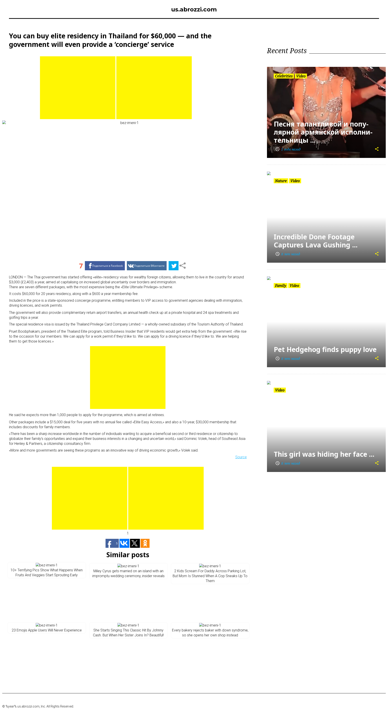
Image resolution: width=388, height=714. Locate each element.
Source (241, 457)
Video (301, 76)
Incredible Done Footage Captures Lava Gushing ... (315, 240)
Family (280, 285)
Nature (281, 180)
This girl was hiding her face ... (324, 454)
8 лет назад (287, 254)
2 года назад (287, 149)
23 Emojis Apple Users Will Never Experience (47, 630)
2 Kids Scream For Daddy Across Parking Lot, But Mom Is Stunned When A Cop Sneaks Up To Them (210, 576)
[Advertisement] (77, 87)
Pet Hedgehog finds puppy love (325, 349)
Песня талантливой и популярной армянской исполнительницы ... (323, 132)
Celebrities (284, 76)
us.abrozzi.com (194, 9)
